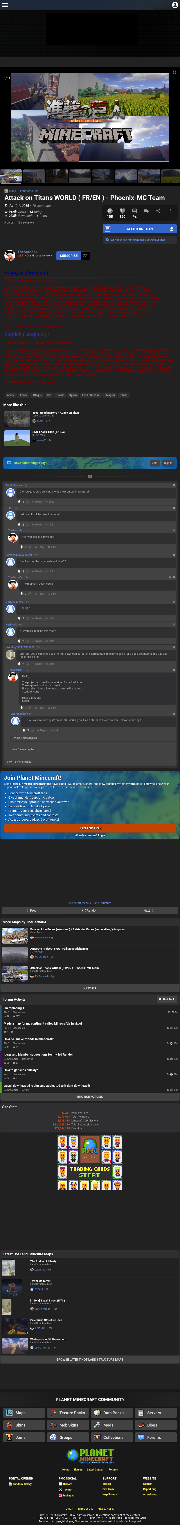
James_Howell (42, 1308)
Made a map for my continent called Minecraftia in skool (43, 1023)
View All (90, 988)
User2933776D (14, 601)
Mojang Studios (74, 1521)
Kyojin (73, 395)
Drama (60, 395)
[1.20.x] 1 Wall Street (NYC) (47, 1300)
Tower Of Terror (40, 1281)
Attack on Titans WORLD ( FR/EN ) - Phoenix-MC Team (64, 968)
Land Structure (29, 191)
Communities (11, 1059)
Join (154, 463)
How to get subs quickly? (21, 1070)
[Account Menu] (175, 5)
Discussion (19, 1012)
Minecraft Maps (79, 903)
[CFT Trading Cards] (90, 1188)
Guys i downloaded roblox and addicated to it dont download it (47, 1085)
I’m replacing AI (14, 1008)
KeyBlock (11, 624)
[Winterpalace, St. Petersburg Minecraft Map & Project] (15, 1346)
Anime (10, 395)
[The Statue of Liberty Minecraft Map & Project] (15, 1268)
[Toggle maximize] (174, 72)
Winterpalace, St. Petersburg (48, 1339)
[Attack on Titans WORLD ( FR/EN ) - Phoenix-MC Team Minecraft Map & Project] (15, 974)
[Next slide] (171, 119)
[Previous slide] (9, 119)
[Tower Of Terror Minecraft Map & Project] (15, 1287)
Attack (23, 395)
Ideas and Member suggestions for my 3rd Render (38, 1054)
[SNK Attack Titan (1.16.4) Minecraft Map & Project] (17, 438)
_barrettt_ (40, 1269)
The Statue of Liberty (43, 1261)
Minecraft (44, 1521)
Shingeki (110, 395)
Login (101, 835)
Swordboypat (18, 713)
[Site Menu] (5, 5)
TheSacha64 (28, 252)
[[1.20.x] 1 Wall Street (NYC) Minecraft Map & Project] (15, 1307)
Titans (123, 395)
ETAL (9, 508)
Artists (26, 1090)
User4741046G (42, 1347)
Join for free (90, 828)
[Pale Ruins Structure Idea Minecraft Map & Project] (15, 1326)
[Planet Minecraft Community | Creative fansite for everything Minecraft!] (90, 1456)
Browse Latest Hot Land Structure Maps (90, 1359)
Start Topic (169, 999)
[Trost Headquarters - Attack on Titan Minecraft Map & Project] (17, 419)
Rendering (27, 1059)
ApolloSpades (14, 485)
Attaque (37, 395)
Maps (12, 191)
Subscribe (68, 256)
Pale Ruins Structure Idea (46, 1320)
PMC (6, 1012)
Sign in (168, 463)
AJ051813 (40, 1328)
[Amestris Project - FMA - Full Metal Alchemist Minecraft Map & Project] (15, 955)
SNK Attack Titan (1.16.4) (48, 432)
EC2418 (39, 1289)
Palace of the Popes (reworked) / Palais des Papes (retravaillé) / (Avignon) (77, 929)
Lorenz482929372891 (19, 554)
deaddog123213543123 (20, 647)
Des (49, 395)
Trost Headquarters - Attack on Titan (55, 412)
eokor (40, 421)
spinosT (41, 440)
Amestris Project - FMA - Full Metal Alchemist (59, 948)
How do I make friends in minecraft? (29, 1039)
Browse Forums (90, 1096)
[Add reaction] (27, 502)
